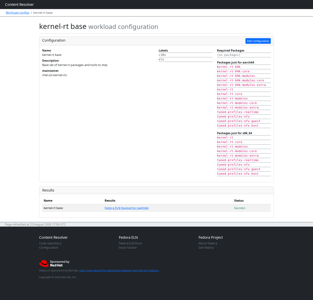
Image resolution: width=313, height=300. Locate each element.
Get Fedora (206, 248)
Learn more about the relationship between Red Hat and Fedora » (119, 270)
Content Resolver (19, 4)
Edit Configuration (258, 41)
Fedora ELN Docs (130, 243)
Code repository (50, 243)
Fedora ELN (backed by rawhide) (127, 208)
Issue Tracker (128, 248)
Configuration (48, 248)
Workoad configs (17, 13)
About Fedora (208, 243)
